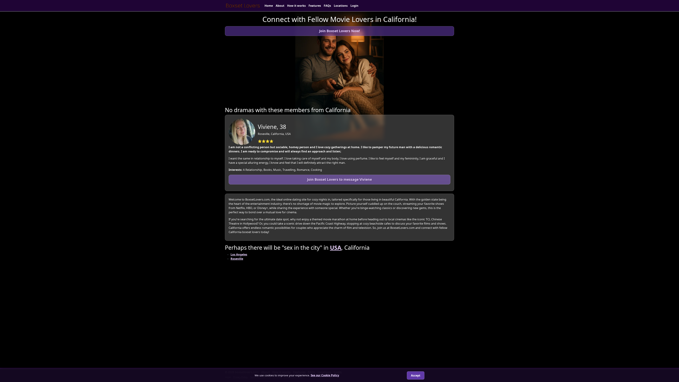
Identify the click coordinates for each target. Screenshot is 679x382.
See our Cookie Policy (325, 375)
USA (335, 247)
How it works (296, 6)
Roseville (237, 259)
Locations (341, 6)
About (280, 6)
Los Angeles (239, 254)
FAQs (327, 6)
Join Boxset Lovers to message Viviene (339, 179)
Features (315, 6)
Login (354, 6)
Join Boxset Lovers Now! (339, 30)
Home (269, 6)
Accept (415, 375)
